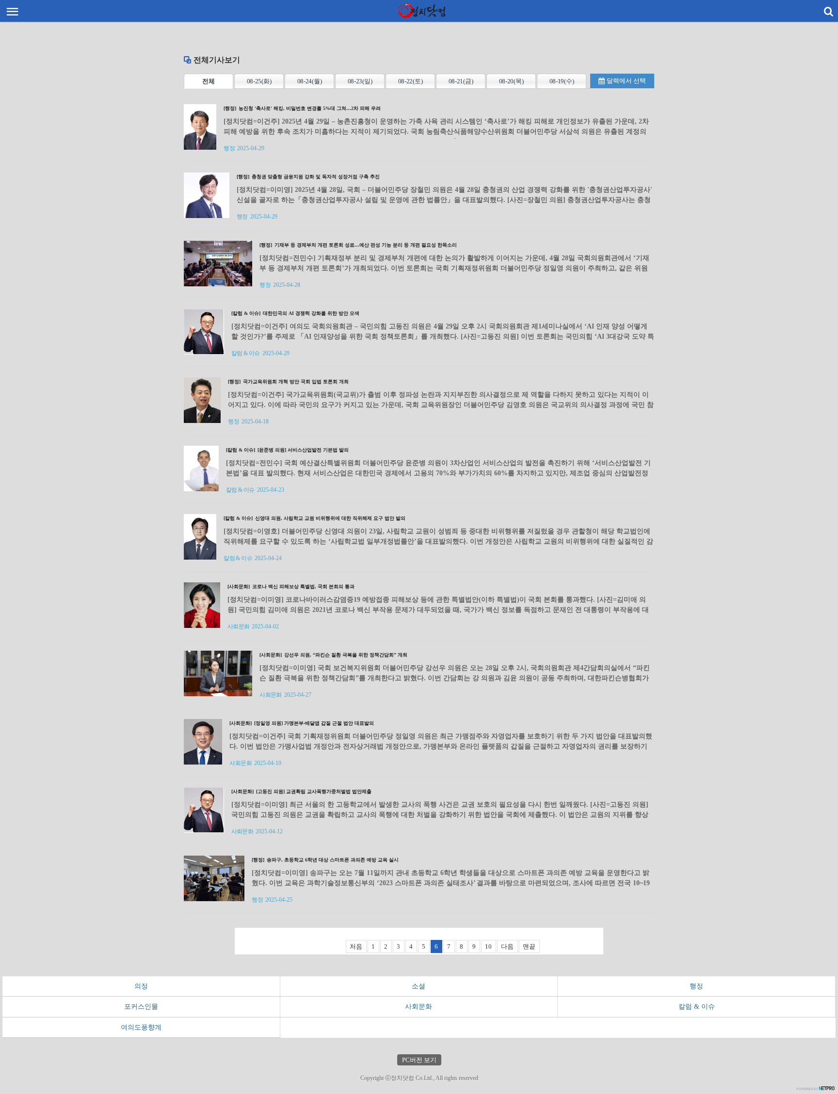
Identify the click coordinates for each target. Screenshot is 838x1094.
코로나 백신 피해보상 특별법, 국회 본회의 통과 (291, 586)
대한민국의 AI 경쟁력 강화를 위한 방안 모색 (295, 313)
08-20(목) (511, 81)
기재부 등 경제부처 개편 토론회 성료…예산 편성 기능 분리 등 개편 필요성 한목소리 (358, 245)
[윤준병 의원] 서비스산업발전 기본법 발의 (287, 450)
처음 (356, 946)
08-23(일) (360, 81)
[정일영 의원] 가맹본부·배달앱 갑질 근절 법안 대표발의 (301, 723)
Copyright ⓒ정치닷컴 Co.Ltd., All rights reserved (419, 1078)
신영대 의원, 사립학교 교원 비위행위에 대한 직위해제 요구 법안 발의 (314, 518)
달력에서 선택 (626, 80)
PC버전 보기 (419, 1059)
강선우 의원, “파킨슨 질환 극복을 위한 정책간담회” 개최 (333, 654)
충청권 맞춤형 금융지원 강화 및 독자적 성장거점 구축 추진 (308, 176)
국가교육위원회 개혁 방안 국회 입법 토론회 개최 (288, 381)
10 (488, 946)
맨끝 (529, 946)
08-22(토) (410, 81)
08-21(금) (461, 81)
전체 (208, 81)
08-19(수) (561, 81)
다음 (507, 946)
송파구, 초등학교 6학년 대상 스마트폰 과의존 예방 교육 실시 (325, 859)
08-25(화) (259, 81)
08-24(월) (309, 81)
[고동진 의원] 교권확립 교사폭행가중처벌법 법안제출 (301, 791)
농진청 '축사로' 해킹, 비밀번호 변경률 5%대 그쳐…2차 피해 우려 (302, 108)
